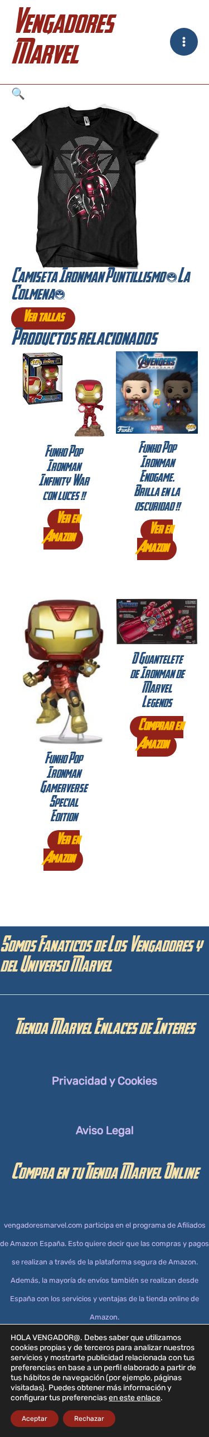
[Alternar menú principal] (184, 42)
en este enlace (135, 1397)
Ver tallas (43, 318)
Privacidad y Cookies (104, 1080)
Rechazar (89, 1419)
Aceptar (34, 1419)
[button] (104, 94)
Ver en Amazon (61, 529)
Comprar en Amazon (160, 736)
